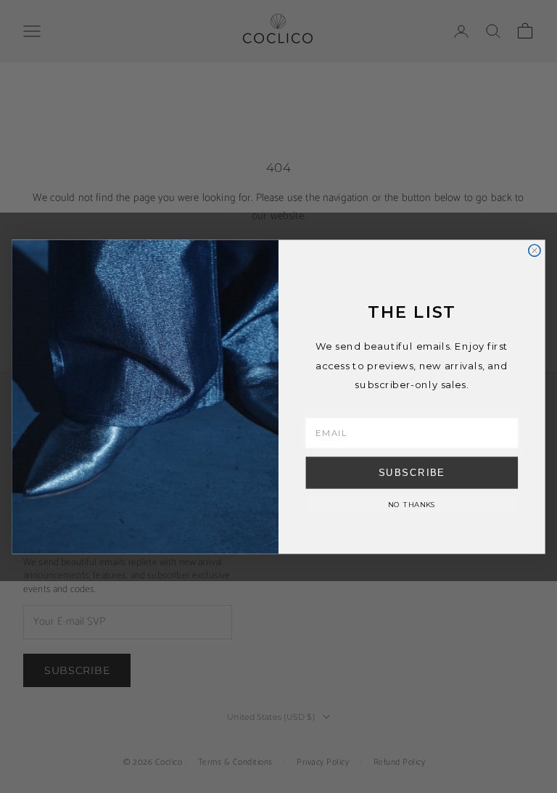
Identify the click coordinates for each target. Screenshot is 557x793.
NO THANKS (412, 503)
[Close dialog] (534, 250)
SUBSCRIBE (412, 472)
